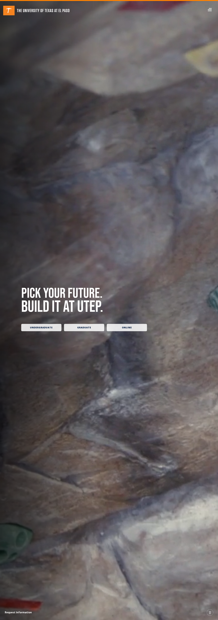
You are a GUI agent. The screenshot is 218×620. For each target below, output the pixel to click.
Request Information (18, 612)
